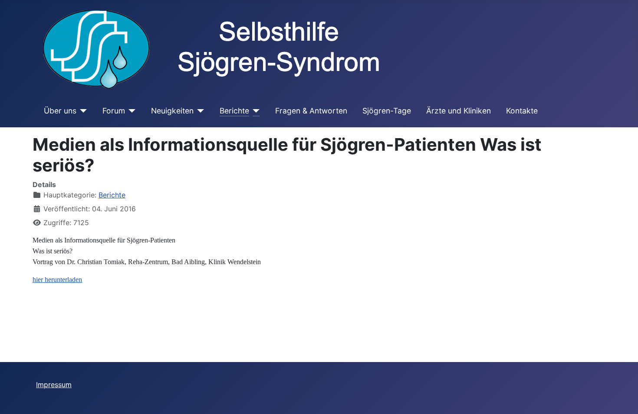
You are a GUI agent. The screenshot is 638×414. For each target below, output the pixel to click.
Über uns (60, 110)
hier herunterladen (57, 279)
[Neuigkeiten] (199, 110)
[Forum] (130, 110)
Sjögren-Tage (386, 110)
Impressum (54, 384)
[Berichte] (254, 110)
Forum (113, 110)
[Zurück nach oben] (623, 398)
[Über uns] (81, 110)
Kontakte (522, 110)
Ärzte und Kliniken (458, 110)
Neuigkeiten (172, 110)
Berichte (234, 110)
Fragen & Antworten (311, 110)
